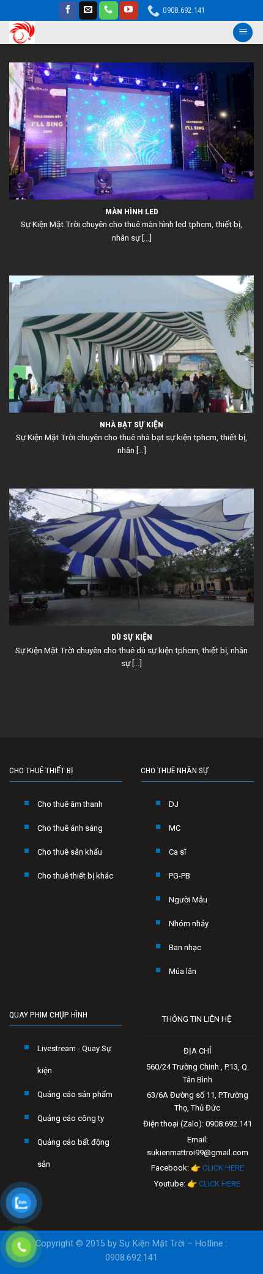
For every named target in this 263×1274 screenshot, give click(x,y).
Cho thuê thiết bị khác (75, 875)
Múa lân (182, 971)
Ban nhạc (185, 947)
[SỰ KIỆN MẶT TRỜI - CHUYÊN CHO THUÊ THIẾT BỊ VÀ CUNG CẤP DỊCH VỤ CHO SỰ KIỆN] (52, 32)
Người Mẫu (188, 899)
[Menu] (243, 33)
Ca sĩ (177, 851)
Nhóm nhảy (189, 923)
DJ (174, 804)
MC (174, 828)
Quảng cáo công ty (70, 1118)
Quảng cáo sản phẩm (75, 1094)
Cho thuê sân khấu (69, 851)
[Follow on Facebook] (68, 10)
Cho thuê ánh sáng (70, 828)
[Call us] (108, 10)
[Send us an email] (88, 10)
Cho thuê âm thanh (70, 804)
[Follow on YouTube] (128, 10)
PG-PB (179, 875)
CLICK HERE (223, 1167)
